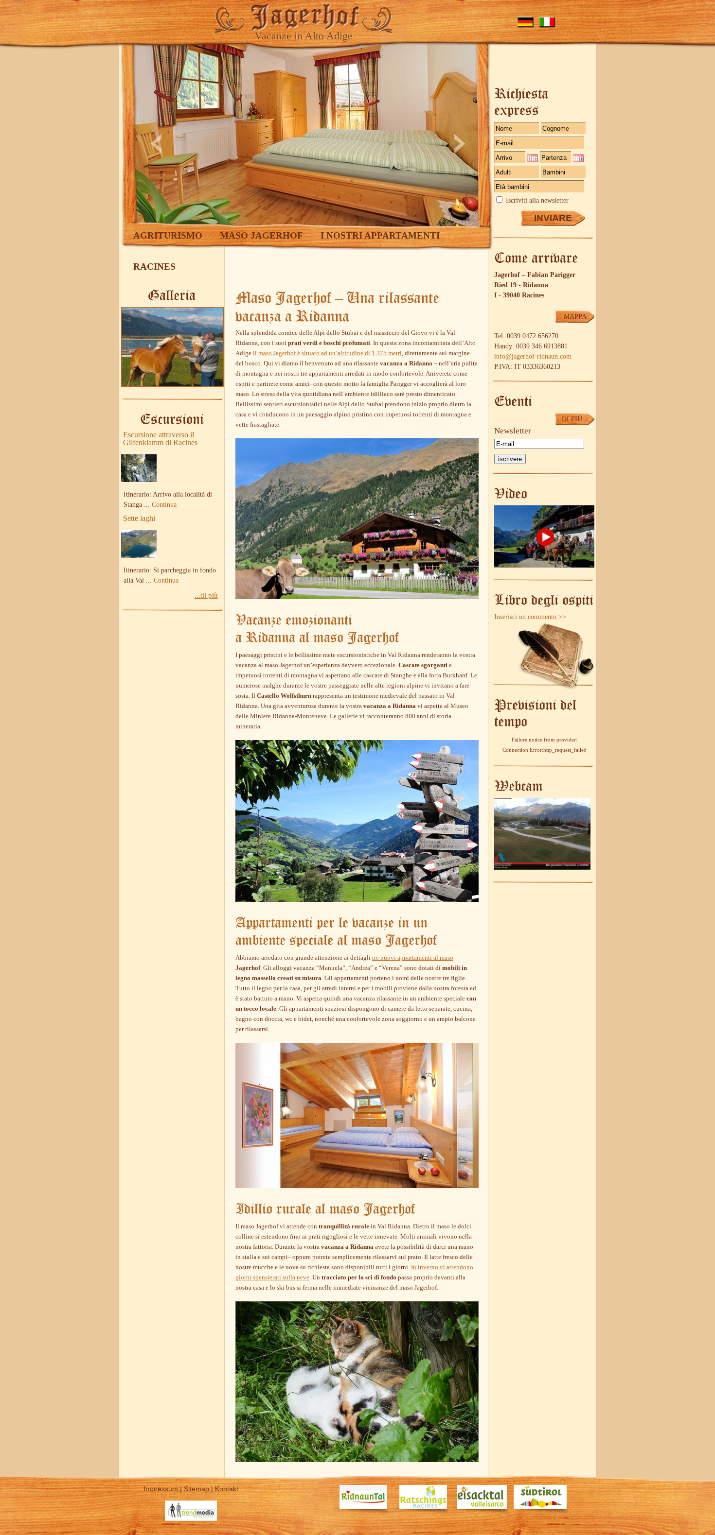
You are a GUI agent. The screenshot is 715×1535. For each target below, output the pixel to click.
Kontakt (226, 1489)
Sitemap (196, 1489)
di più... (575, 419)
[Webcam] (542, 867)
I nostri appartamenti (380, 235)
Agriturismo (167, 235)
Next (459, 144)
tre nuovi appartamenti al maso (412, 957)
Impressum (160, 1489)
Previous (155, 144)
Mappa (575, 316)
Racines (154, 266)
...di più (206, 595)
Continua (164, 504)
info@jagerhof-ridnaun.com (533, 356)
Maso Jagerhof (261, 235)
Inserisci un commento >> (530, 617)
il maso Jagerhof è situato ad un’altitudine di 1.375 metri (327, 353)
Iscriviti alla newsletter (537, 200)
